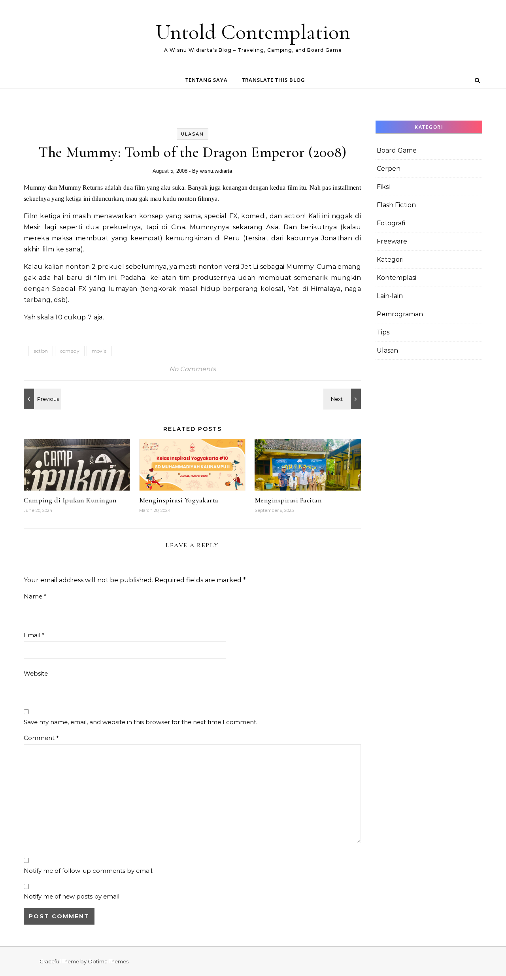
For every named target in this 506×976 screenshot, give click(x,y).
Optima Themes (108, 961)
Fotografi (391, 223)
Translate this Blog (273, 79)
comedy (69, 351)
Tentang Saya (206, 79)
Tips (383, 332)
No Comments (192, 369)
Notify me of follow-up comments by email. (88, 870)
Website (36, 673)
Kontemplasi (396, 277)
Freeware (392, 241)
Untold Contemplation (253, 32)
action (41, 351)
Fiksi (383, 187)
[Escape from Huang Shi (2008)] (41, 399)
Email (34, 635)
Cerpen (388, 168)
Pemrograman (400, 314)
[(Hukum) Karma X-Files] (343, 399)
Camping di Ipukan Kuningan (70, 500)
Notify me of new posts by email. (72, 896)
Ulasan (192, 134)
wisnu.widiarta (216, 171)
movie (99, 351)
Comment (41, 738)
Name (35, 596)
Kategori (390, 259)
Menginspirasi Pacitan (288, 500)
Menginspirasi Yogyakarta (179, 500)
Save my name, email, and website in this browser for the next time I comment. (140, 722)
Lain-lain (390, 296)
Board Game (397, 150)
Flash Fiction (396, 205)
